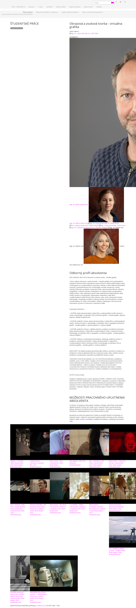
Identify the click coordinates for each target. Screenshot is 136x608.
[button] (17, 13)
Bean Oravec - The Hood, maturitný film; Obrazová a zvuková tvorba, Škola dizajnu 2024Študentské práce (58, 509)
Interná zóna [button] (88, 7)
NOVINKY (49, 7)
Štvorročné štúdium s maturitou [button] (46, 12)
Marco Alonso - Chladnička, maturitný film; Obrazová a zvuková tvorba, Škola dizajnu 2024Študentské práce (97, 510)
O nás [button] (40, 7)
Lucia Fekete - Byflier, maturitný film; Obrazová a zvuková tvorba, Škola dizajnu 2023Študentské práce (77, 509)
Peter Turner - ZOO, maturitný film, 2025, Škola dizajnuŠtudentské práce (56, 464)
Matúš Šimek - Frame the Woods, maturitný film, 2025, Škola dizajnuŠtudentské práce (117, 464)
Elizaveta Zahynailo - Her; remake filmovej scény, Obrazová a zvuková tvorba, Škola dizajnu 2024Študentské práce (38, 510)
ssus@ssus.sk (40, 606)
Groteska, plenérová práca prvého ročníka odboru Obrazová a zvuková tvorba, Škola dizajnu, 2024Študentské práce (17, 597)
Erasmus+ (31, 7)
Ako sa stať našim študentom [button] (92, 12)
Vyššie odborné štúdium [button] (70, 12)
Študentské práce (16, 28)
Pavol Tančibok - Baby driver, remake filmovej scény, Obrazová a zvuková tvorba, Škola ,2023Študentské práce (17, 510)
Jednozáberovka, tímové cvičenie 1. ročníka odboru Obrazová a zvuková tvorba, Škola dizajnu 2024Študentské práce (38, 597)
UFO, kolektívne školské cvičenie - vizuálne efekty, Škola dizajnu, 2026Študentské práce (117, 551)
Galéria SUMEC (61, 7)
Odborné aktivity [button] (74, 7)
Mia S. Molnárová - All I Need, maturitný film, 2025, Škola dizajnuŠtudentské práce (96, 464)
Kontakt (99, 7)
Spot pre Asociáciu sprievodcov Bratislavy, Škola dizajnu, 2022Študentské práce (116, 508)
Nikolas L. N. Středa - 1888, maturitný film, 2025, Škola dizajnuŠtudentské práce (17, 464)
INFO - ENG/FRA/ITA (18, 7)
